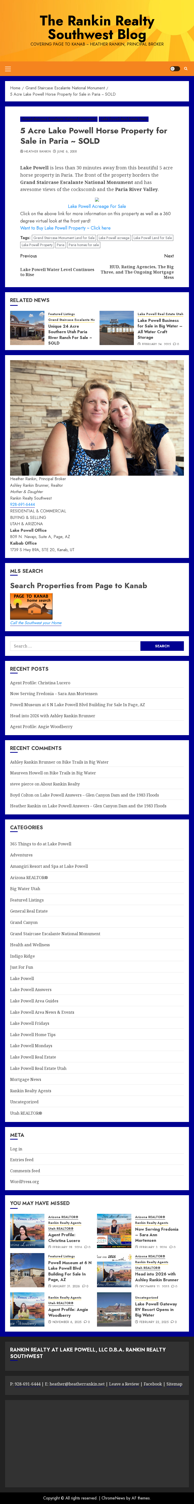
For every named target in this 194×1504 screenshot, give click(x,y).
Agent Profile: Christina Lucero (40, 683)
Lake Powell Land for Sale (153, 237)
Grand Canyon (24, 922)
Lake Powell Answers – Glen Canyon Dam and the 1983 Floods (99, 795)
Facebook (153, 1384)
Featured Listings (61, 314)
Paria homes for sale (84, 244)
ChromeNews (113, 1498)
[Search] (186, 68)
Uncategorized (24, 1102)
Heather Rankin (37, 152)
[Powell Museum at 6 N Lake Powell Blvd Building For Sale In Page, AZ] (27, 1270)
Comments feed (25, 1171)
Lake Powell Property (37, 244)
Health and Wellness (30, 945)
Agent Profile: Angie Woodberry (41, 726)
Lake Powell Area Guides (34, 1001)
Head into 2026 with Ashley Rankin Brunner (52, 716)
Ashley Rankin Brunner (32, 762)
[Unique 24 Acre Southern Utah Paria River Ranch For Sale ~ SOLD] (27, 328)
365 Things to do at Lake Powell (40, 844)
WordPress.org (24, 1181)
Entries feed (22, 1159)
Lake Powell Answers (31, 989)
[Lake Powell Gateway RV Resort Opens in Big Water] (114, 1309)
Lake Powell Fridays (29, 1023)
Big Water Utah (25, 888)
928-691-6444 (22, 504)
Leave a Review (123, 1384)
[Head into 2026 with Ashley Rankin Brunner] (114, 1270)
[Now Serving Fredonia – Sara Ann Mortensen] (114, 1231)
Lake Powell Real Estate (33, 1057)
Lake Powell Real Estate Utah (124, 119)
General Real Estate (29, 911)
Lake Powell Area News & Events (42, 1012)
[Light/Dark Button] (175, 68)
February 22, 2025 (153, 1322)
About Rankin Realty (60, 784)
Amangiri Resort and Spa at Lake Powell (49, 866)
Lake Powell (22, 978)
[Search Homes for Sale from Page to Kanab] (162, 646)
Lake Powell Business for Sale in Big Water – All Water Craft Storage (160, 329)
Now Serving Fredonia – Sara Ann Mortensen (54, 693)
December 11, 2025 (154, 1287)
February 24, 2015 (156, 345)
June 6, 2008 (67, 152)
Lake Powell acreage (114, 237)
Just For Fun (21, 967)
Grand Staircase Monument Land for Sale (63, 237)
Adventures (21, 855)
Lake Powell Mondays (31, 1045)
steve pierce (22, 784)
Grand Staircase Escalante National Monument (58, 119)
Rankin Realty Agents (30, 1091)
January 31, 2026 (66, 1287)
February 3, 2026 (153, 1248)
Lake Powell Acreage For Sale (97, 206)
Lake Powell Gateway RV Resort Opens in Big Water (156, 1309)
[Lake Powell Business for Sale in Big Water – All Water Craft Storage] (117, 328)
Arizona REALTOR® (29, 877)
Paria (60, 244)
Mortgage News (25, 1079)
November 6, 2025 (67, 1322)
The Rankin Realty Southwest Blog (97, 27)
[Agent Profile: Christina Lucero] (27, 1231)
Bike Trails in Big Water (85, 762)
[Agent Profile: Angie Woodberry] (27, 1309)
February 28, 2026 (67, 1248)
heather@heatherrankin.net (77, 1384)
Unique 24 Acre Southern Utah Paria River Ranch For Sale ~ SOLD (70, 334)
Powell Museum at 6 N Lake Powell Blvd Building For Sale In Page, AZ (77, 704)
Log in (16, 1149)
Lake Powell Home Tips (33, 1034)
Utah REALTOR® (26, 1113)
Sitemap (174, 1384)
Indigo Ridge (22, 956)
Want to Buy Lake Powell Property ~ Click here (65, 228)
